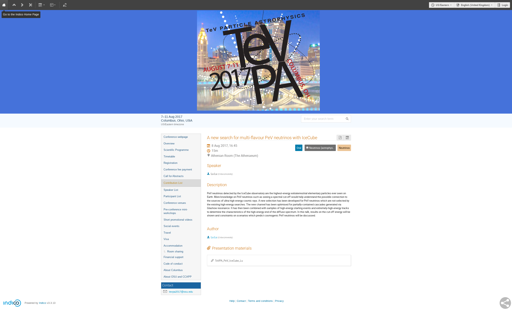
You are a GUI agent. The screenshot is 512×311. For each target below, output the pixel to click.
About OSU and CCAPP (178, 276)
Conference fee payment (178, 169)
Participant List (172, 196)
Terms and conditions (260, 301)
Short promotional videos (178, 219)
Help (232, 301)
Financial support (173, 257)
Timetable (169, 156)
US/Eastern (442, 5)
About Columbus (173, 270)
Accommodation (173, 245)
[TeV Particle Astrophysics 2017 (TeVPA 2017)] (256, 13)
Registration (170, 162)
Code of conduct (173, 263)
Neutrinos (344, 148)
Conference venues (175, 202)
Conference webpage (176, 136)
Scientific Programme (176, 149)
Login (505, 5)
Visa (166, 239)
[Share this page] (505, 303)
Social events (171, 226)
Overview (169, 143)
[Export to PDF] (340, 138)
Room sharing (175, 251)
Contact (241, 301)
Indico (42, 303)
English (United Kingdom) (475, 5)
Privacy (279, 301)
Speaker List (171, 189)
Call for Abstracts (174, 176)
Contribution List (173, 182)
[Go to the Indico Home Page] (4, 5)
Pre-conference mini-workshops (176, 211)
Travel (167, 232)
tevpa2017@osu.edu (181, 291)
